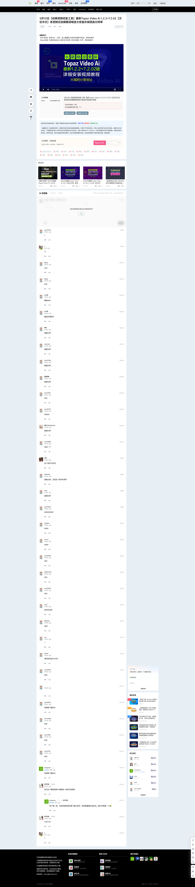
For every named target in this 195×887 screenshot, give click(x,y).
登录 (155, 3)
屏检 (54, 3)
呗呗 (45, 327)
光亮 (45, 458)
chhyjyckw (47, 767)
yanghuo (46, 523)
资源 (54, 9)
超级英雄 (46, 376)
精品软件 (107, 867)
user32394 (47, 360)
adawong (47, 474)
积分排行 (143, 795)
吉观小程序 (77, 860)
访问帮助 (84, 2)
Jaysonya (47, 344)
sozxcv (46, 539)
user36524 (47, 588)
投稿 (156, 9)
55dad (46, 653)
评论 (80, 107)
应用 (42, 26)
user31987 (47, 735)
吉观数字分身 (94, 123)
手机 (68, 9)
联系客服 (107, 860)
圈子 (42, 3)
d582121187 (47, 572)
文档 (70, 3)
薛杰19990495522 (49, 425)
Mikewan (47, 621)
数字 (48, 2)
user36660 (47, 441)
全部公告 (143, 688)
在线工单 (76, 873)
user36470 (47, 702)
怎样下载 (80, 123)
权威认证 (107, 873)
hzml (45, 490)
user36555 (47, 555)
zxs (45, 637)
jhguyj (46, 262)
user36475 (47, 669)
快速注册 (162, 3)
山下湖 (46, 295)
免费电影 (86, 123)
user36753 (47, 409)
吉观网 (50, 884)
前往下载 (120, 26)
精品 (36, 2)
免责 (76, 3)
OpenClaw (62, 2)
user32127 (47, 751)
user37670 (47, 230)
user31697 (47, 393)
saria (45, 604)
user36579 (47, 507)
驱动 (61, 9)
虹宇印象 (46, 784)
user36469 (47, 718)
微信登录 (133, 677)
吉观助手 (76, 867)
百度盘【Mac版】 (82, 113)
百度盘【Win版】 (69, 113)
